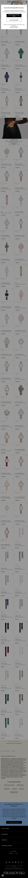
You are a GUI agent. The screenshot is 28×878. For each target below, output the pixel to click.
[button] (25, 6)
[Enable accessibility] (2, 875)
